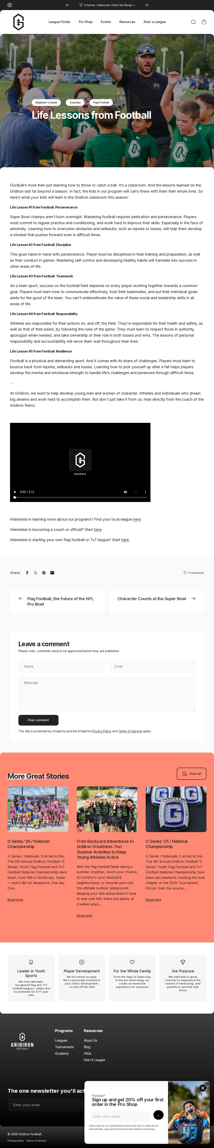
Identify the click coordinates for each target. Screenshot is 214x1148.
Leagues (61, 1040)
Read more (15, 899)
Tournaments (64, 1047)
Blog (87, 1047)
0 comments (196, 572)
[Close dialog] (202, 1088)
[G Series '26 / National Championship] (38, 809)
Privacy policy (16, 1140)
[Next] (146, 5)
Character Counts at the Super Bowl (151, 598)
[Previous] (67, 5)
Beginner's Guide (46, 102)
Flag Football (101, 102)
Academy (62, 1053)
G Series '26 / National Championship (28, 844)
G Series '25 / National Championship (166, 844)
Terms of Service (130, 731)
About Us (90, 1040)
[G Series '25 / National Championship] (176, 809)
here (137, 519)
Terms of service (36, 1140)
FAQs (87, 1053)
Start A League (94, 1060)
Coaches (75, 102)
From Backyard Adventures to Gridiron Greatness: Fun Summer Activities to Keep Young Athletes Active (105, 849)
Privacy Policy (101, 731)
